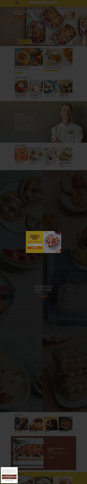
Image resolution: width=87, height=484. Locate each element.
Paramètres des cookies (9, 480)
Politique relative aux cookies (6, 473)
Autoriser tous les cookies (9, 475)
